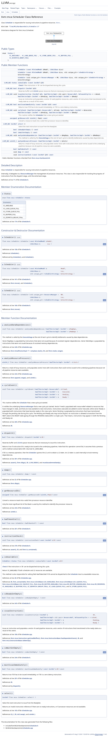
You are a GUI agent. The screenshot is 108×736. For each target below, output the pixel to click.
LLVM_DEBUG (34, 463)
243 (16, 603)
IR (42, 83)
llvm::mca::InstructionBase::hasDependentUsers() (59, 638)
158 (16, 249)
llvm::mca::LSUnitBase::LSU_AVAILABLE (41, 582)
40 (15, 578)
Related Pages (14, 8)
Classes (41, 8)
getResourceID (23, 118)
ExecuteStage (44, 138)
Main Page (5, 8)
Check (21, 85)
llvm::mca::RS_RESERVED (96, 584)
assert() (13, 463)
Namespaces (31, 8)
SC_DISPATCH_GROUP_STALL (19, 58)
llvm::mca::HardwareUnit (41, 158)
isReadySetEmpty (24, 130)
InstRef (37, 83)
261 (16, 529)
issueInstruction (24, 94)
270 (16, 546)
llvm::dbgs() (21, 463)
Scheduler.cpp (27, 347)
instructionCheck (24, 155)
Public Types (77, 15)
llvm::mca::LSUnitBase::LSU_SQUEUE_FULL (17, 584)
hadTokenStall (23, 149)
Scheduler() (15, 253)
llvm (2, 12)
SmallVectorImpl (50, 94)
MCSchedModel (37, 69)
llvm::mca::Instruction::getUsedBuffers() (25, 638)
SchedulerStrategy (86, 72)
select (20, 124)
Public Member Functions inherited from (26, 158)
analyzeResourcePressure (27, 141)
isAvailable (22, 83)
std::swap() (21, 714)
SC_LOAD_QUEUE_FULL (29, 55)
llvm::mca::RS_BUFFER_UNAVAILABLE (72, 584)
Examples (58, 8)
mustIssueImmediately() (52, 463)
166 (16, 305)
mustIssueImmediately (26, 104)
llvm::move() (15, 283)
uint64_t (33, 118)
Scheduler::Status (9, 561)
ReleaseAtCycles (85, 94)
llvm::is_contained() (30, 550)
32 (15, 480)
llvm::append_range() (18, 378)
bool (15, 88)
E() (12, 714)
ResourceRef (72, 94)
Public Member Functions (89, 15)
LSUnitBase (54, 69)
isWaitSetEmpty (24, 132)
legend (54, 44)
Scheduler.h (24, 180)
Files (49, 8)
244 (16, 374)
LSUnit (35, 91)
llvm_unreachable (19, 582)
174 (16, 222)
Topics (23, 8)
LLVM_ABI (7, 83)
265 (16, 422)
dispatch (21, 88)
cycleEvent (22, 110)
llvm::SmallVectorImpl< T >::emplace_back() (26, 351)
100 (16, 634)
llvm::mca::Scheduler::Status (18, 198)
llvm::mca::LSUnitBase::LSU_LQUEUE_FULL (71, 582)
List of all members (102, 15)
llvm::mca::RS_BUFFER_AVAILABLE (46, 584)
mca (8, 12)
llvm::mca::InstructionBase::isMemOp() (16, 641)
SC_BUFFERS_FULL (64, 55)
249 (16, 347)
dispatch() (16, 686)
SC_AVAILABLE (14, 55)
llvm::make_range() (56, 351)
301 (16, 459)
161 (16, 279)
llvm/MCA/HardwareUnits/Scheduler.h (24, 26)
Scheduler (15, 12)
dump (19, 152)
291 (16, 678)
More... (58, 23)
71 (14, 180)
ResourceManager (47, 77)
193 (16, 710)
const (29, 69)
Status (10, 53)
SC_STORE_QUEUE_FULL (48, 55)
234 (16, 508)
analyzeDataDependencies (27, 135)
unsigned (13, 118)
